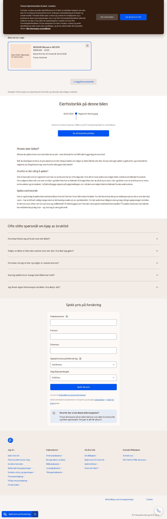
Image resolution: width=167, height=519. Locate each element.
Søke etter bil (13, 456)
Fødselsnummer (57, 316)
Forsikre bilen (13, 485)
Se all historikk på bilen (83, 133)
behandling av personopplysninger (72, 395)
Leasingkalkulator (53, 468)
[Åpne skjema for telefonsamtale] (158, 510)
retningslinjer (99, 400)
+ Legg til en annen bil (83, 81)
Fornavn (54, 330)
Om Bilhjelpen (90, 456)
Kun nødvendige (107, 17)
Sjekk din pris (83, 387)
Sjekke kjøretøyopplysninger (19, 468)
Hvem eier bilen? (91, 468)
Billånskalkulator (53, 464)
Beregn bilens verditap (55, 460)
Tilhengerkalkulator (54, 472)
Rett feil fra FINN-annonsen (134, 460)
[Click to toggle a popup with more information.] (66, 316)
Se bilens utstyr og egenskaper (20, 472)
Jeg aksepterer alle (133, 17)
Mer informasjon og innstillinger (38, 28)
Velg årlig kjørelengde (59, 371)
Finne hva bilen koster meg (19, 460)
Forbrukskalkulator (54, 456)
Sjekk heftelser (91, 464)
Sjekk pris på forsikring (19, 514)
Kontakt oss (128, 456)
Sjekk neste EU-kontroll (94, 460)
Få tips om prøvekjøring (17, 481)
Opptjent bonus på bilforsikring (64, 358)
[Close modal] (87, 45)
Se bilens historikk (15, 464)
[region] (83, 17)
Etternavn (54, 344)
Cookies (149, 499)
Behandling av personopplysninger (119, 499)
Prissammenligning (15, 476)
